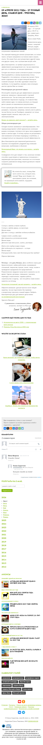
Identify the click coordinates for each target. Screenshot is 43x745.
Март (5, 512)
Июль (5, 503)
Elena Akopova (28, 467)
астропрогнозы (18, 678)
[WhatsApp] (37, 23)
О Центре (5, 705)
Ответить (11, 460)
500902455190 (33, 721)
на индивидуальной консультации (13, 297)
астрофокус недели (32, 678)
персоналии (7, 685)
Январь (5, 517)
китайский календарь (10, 682)
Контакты (12, 705)
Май (4, 508)
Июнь (5, 505)
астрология (6, 678)
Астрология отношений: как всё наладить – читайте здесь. (21, 284)
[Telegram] (40, 23)
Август (5, 501)
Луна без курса (25, 682)
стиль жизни (27, 689)
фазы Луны (6, 693)
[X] (25, 23)
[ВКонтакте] (22, 23)
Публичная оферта (21, 707)
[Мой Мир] (31, 23)
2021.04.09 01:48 (24, 455)
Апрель (5, 510)
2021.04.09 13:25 (18, 469)
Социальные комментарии (31, 477)
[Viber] (34, 23)
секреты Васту (18, 685)
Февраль (6, 515)
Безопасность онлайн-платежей (29, 709)
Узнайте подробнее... (11, 183)
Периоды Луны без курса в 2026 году (16, 327)
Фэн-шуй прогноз (19, 693)
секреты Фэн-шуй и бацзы (11, 689)
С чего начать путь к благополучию (22, 383)
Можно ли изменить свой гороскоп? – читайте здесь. (20, 120)
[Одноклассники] (28, 23)
